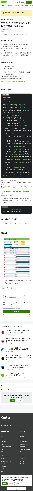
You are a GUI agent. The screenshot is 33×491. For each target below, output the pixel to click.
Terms (2, 436)
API (20, 451)
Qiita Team (22, 458)
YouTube (3, 469)
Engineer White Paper (24, 449)
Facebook (3, 466)
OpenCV (8, 29)
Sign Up (20, 400)
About (2, 434)
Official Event (24, 5)
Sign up (11, 483)
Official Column (23, 439)
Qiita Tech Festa (23, 444)
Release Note (22, 434)
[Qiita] (4, 2)
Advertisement (5, 451)
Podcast (3, 471)
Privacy (3, 439)
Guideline (3, 441)
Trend (3, 5)
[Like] (3, 288)
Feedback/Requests (6, 446)
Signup (29, 2)
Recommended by (13, 326)
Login (22, 2)
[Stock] (7, 288)
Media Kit (3, 444)
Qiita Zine (21, 461)
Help (2, 449)
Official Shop (22, 463)
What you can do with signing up (11, 308)
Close (17, 483)
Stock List (9, 5)
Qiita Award (22, 446)
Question (16, 5)
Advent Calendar (23, 441)
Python (3, 29)
